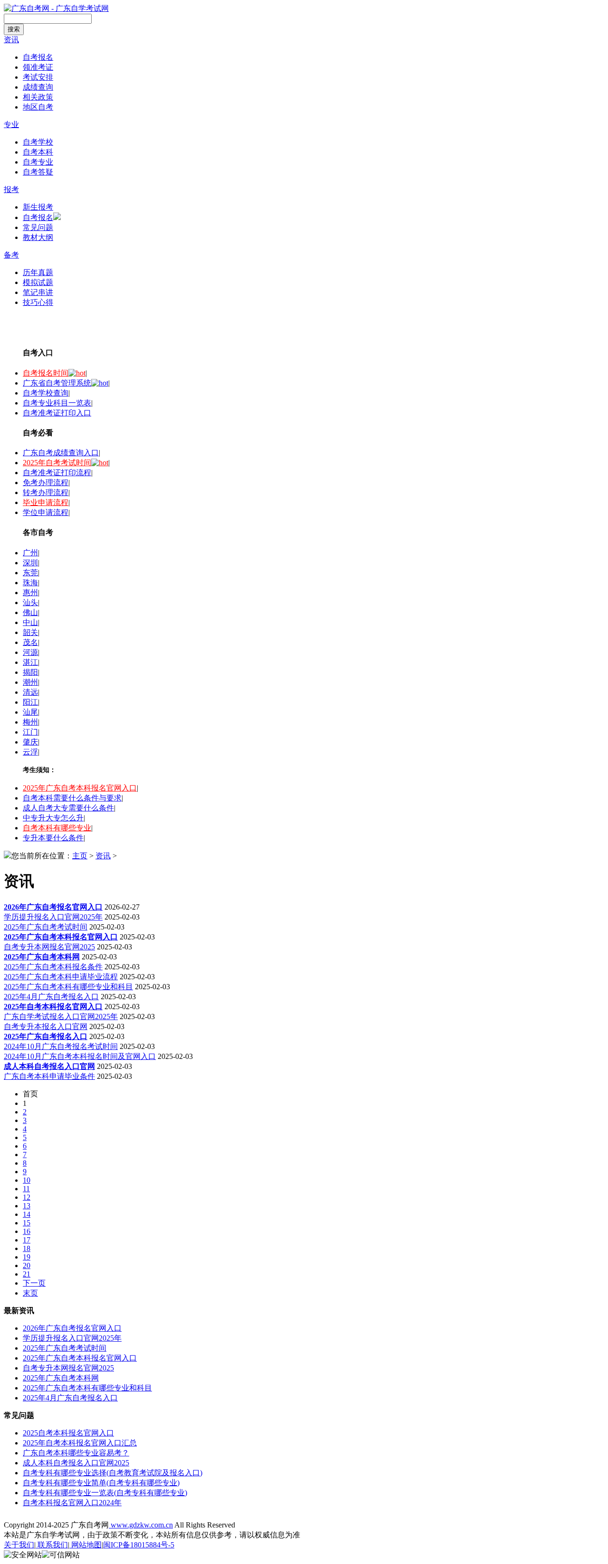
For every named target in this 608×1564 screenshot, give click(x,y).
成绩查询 (38, 87)
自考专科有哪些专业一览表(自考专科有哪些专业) (105, 1493)
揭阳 (30, 672)
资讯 (11, 40)
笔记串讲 (38, 292)
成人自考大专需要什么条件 (68, 808)
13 (26, 1206)
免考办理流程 (45, 482)
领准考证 (38, 67)
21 (26, 1274)
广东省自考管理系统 (57, 383)
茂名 (30, 642)
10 (26, 1180)
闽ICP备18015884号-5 (138, 1545)
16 (26, 1231)
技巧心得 (38, 302)
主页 (79, 856)
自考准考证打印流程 (57, 473)
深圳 (30, 563)
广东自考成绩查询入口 (61, 453)
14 (26, 1214)
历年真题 (38, 272)
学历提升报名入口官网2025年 (53, 917)
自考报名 (38, 57)
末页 (30, 1293)
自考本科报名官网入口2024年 (72, 1503)
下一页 (34, 1283)
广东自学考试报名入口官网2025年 (61, 1016)
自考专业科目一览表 (57, 403)
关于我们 (19, 1545)
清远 (30, 692)
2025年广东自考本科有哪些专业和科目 (68, 987)
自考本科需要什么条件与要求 (72, 798)
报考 (11, 189)
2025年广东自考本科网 (61, 1378)
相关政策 (38, 97)
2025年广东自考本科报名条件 (53, 967)
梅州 (30, 722)
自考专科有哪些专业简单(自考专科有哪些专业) (101, 1483)
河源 (30, 652)
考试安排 (38, 77)
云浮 (30, 752)
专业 (11, 124)
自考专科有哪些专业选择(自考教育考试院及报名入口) (112, 1473)
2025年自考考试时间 (57, 463)
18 (26, 1248)
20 (26, 1265)
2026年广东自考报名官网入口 (72, 1328)
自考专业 (38, 162)
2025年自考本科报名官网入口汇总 (80, 1443)
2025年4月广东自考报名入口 (51, 997)
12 (26, 1197)
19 (26, 1257)
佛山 (30, 612)
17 (26, 1240)
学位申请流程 (45, 512)
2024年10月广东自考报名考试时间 (61, 1046)
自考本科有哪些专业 (57, 828)
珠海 (30, 583)
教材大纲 (38, 237)
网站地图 (85, 1545)
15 (26, 1223)
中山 (30, 622)
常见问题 (38, 227)
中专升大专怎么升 (53, 818)
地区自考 (38, 107)
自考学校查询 (45, 393)
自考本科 (38, 152)
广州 (30, 553)
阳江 (30, 702)
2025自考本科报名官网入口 (68, 1433)
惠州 (30, 593)
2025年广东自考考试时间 (45, 927)
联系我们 (52, 1545)
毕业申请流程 (45, 502)
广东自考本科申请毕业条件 (49, 1076)
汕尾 (30, 712)
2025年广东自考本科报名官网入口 (80, 788)
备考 (11, 255)
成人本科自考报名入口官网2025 (76, 1463)
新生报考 (38, 207)
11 (26, 1189)
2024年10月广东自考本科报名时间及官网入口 (80, 1056)
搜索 (14, 29)
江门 (30, 732)
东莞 (30, 573)
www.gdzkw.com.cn (141, 1525)
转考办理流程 (45, 492)
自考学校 (38, 142)
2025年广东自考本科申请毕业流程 (61, 977)
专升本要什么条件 (53, 838)
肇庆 (30, 742)
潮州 (30, 682)
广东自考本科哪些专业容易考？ (76, 1453)
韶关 (30, 632)
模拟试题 (38, 282)
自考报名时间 (45, 373)
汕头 (30, 602)
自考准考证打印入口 (57, 413)
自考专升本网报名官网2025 (49, 947)
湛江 (30, 662)
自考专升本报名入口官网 (45, 1026)
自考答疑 (38, 172)
